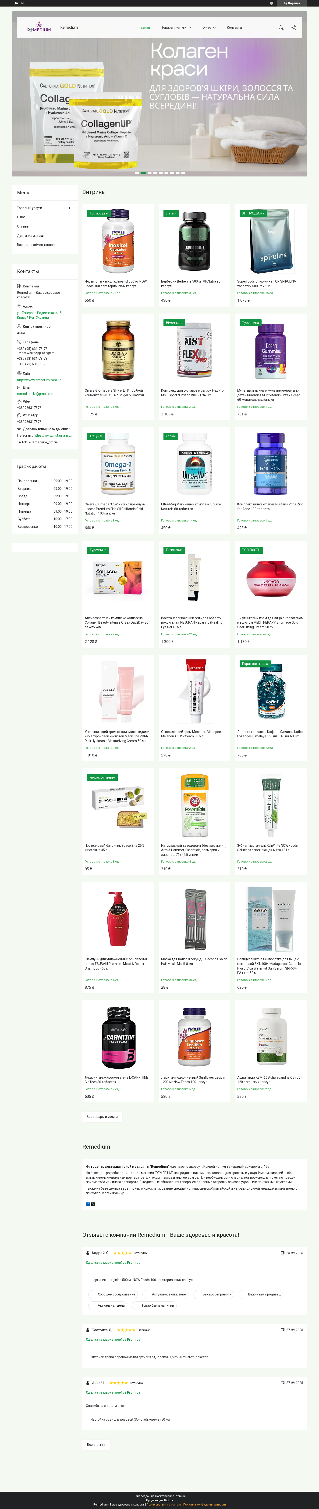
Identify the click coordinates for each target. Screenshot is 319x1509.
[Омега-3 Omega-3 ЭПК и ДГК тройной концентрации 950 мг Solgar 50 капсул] (118, 350)
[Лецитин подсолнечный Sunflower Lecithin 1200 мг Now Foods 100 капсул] (194, 1037)
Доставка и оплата (31, 236)
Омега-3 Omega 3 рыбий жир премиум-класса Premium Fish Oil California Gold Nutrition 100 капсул (115, 508)
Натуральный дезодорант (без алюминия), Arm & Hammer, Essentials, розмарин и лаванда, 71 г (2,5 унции (194, 850)
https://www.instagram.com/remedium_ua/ (53, 435)
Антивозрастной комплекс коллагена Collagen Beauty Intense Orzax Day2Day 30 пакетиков (116, 622)
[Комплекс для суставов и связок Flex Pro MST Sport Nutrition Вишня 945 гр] (194, 350)
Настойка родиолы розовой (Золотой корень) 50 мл (130, 1419)
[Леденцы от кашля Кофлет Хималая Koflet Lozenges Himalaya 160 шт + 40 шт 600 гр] (270, 691)
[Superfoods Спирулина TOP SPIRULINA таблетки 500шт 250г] (270, 241)
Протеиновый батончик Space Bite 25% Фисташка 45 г (114, 848)
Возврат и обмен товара (36, 245)
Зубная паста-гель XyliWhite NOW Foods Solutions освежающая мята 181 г (267, 848)
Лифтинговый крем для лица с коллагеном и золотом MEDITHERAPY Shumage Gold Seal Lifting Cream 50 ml (270, 622)
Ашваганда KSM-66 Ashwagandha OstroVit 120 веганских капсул (269, 1080)
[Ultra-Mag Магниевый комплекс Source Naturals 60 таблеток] (194, 464)
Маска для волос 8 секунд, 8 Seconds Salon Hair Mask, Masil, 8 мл (194, 961)
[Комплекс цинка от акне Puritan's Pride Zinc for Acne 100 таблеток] (270, 464)
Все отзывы (96, 1445)
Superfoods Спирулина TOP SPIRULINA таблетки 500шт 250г (266, 284)
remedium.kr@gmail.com (35, 394)
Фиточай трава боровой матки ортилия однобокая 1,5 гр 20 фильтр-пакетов (149, 1357)
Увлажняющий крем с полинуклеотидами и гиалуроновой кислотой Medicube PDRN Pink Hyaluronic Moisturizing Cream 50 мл (117, 736)
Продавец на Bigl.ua (159, 1500)
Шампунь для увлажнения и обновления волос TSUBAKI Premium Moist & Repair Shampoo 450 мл (116, 963)
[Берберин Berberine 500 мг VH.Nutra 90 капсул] (194, 241)
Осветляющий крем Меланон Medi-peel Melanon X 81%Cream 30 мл (191, 734)
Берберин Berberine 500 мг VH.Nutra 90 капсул (190, 284)
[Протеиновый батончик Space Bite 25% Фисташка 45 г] (118, 805)
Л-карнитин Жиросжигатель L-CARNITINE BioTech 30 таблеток (116, 1080)
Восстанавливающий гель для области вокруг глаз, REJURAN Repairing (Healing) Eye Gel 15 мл (192, 622)
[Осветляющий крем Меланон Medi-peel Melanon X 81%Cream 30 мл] (194, 691)
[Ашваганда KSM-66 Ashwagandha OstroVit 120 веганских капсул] (270, 1037)
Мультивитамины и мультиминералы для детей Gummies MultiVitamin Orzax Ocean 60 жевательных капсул (269, 395)
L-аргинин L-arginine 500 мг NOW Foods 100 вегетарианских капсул (142, 1280)
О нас (206, 27)
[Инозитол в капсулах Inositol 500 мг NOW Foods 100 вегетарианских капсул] (118, 241)
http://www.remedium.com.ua (39, 380)
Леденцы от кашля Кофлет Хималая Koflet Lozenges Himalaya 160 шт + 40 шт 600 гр (270, 734)
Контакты (234, 27)
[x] (93, 1205)
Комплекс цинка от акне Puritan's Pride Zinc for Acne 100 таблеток (270, 506)
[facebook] (88, 1205)
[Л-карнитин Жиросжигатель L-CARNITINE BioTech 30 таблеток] (118, 1037)
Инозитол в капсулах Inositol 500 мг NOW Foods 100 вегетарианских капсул (116, 284)
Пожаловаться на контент (164, 1504)
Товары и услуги (173, 27)
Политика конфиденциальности (204, 1504)
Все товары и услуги (102, 1117)
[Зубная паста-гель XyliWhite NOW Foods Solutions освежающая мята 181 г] (270, 805)
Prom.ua (180, 1496)
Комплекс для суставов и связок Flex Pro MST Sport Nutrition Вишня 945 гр (192, 393)
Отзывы (23, 226)
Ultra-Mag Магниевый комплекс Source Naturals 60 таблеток (191, 506)
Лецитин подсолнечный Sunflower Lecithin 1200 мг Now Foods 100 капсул (193, 1080)
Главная (144, 27)
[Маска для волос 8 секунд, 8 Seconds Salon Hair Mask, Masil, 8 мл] (194, 919)
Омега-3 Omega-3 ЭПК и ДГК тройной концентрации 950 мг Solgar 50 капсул (114, 393)
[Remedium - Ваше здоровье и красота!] (39, 28)
